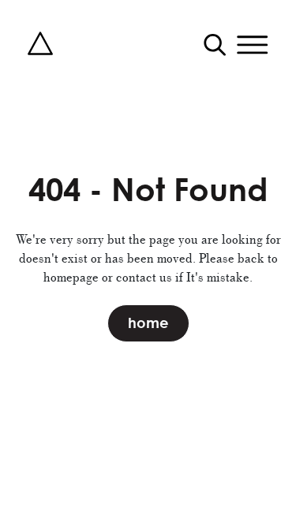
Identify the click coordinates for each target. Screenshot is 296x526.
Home (148, 322)
